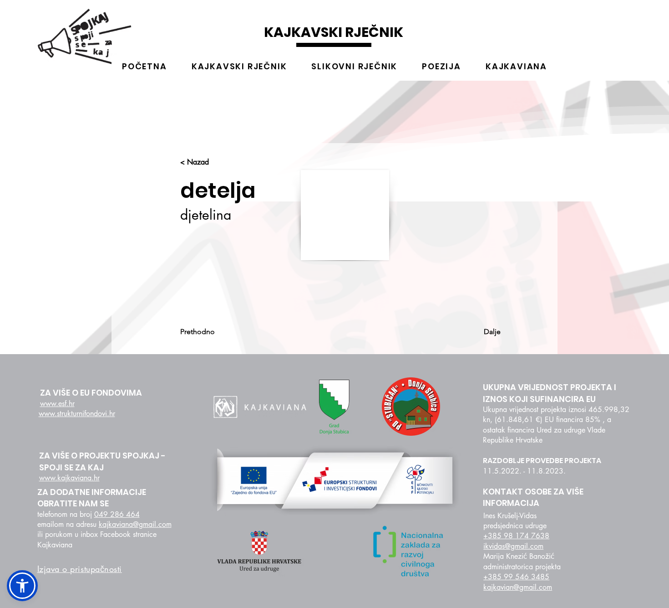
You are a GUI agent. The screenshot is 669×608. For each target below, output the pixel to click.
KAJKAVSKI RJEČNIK (333, 32)
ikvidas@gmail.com (513, 546)
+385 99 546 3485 (516, 577)
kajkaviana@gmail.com (135, 524)
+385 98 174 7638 (516, 536)
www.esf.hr (57, 403)
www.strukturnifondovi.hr (77, 413)
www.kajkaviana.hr (69, 478)
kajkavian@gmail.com (517, 587)
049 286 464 (117, 514)
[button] (22, 585)
